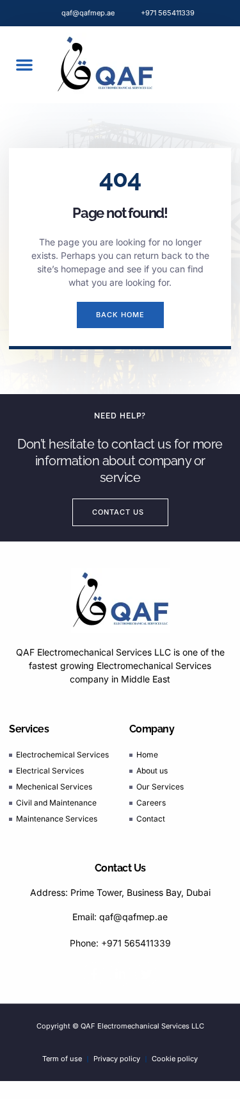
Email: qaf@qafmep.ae (120, 916)
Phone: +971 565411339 (120, 943)
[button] (24, 64)
